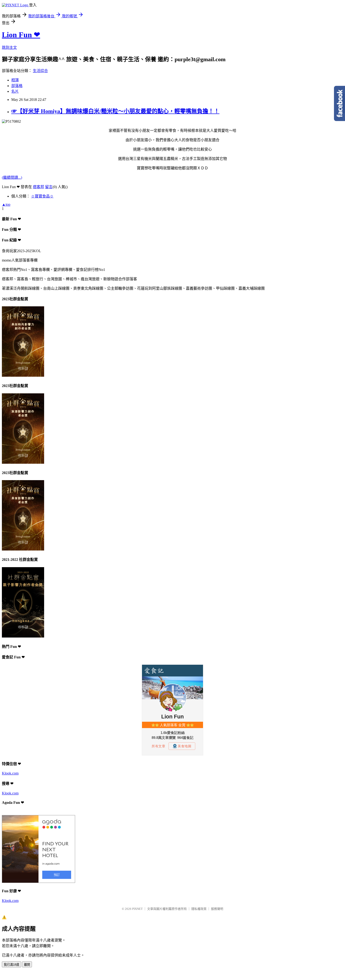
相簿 (15, 80)
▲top (6, 204)
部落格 (17, 86)
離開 (27, 964)
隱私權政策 (199, 909)
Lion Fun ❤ (21, 34)
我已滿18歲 (11, 964)
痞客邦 (38, 187)
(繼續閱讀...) (12, 177)
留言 (49, 187)
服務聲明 (217, 909)
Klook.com (10, 773)
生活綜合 (40, 71)
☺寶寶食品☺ (42, 196)
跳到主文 (9, 47)
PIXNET (137, 909)
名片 (15, 91)
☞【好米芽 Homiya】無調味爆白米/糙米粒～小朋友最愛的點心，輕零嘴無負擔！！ (115, 111)
